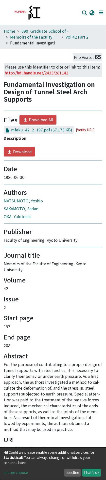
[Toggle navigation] (101, 12)
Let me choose (15, 472)
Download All (40, 120)
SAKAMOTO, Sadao (21, 209)
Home (9, 31)
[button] (92, 12)
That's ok (91, 472)
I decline (72, 472)
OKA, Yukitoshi (17, 216)
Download (22, 152)
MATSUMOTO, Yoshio (23, 201)
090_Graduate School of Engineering (46, 31)
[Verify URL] (85, 129)
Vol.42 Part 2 (77, 37)
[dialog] (53, 463)
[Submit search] (84, 13)
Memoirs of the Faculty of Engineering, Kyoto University (34, 37)
